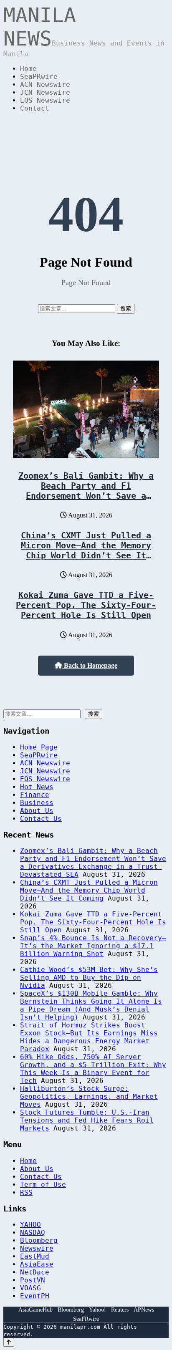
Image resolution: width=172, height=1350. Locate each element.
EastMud (34, 1256)
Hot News (36, 787)
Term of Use (43, 1185)
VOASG (30, 1288)
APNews (144, 1310)
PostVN (32, 1280)
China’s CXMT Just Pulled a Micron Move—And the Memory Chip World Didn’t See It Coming (86, 550)
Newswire (36, 1248)
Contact (34, 108)
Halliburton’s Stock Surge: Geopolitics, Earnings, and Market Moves (89, 1096)
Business (36, 803)
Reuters (120, 1310)
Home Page (39, 747)
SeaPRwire (39, 77)
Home (28, 69)
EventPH (34, 1296)
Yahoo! (97, 1310)
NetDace (34, 1272)
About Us (36, 811)
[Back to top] (8, 1342)
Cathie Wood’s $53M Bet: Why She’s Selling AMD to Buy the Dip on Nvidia (89, 977)
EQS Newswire (45, 100)
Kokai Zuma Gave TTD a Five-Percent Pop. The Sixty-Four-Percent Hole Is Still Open (86, 605)
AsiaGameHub (35, 1310)
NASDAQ (32, 1232)
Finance (34, 795)
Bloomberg (39, 1240)
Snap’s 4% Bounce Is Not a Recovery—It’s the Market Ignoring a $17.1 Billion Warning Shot (93, 946)
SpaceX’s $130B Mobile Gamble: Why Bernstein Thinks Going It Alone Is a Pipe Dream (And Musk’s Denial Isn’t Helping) (91, 1005)
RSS (26, 1192)
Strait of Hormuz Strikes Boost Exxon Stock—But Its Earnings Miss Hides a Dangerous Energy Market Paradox (89, 1037)
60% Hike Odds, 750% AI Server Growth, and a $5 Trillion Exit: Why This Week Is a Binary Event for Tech (93, 1069)
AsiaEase (36, 1264)
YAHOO (30, 1225)
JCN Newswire (45, 92)
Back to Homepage (89, 665)
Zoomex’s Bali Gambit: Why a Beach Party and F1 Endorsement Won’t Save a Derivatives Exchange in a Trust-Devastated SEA (86, 496)
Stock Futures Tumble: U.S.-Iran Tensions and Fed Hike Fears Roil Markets (87, 1120)
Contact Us (41, 819)
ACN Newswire (45, 84)
